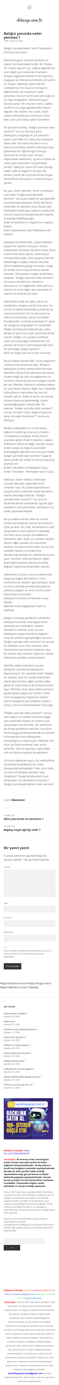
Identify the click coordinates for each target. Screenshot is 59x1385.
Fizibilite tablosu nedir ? (15, 1061)
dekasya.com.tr (29, 20)
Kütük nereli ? (10, 1021)
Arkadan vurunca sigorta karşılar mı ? (21, 1029)
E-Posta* (8, 917)
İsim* (6, 903)
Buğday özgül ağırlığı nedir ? (22, 830)
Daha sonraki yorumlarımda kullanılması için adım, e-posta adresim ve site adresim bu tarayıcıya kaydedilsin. (28, 953)
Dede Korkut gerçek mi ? (15, 1037)
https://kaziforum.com (13, 983)
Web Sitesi (8, 932)
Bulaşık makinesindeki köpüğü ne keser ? (22, 1076)
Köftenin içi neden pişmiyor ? (17, 1045)
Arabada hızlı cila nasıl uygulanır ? (19, 1069)
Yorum (7, 867)
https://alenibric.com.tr (14, 987)
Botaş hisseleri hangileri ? (15, 1013)
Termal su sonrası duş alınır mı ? (18, 1084)
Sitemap (33, 987)
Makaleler (18, 800)
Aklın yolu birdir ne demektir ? (24, 819)
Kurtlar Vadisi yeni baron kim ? (18, 1053)
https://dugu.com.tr (39, 983)
